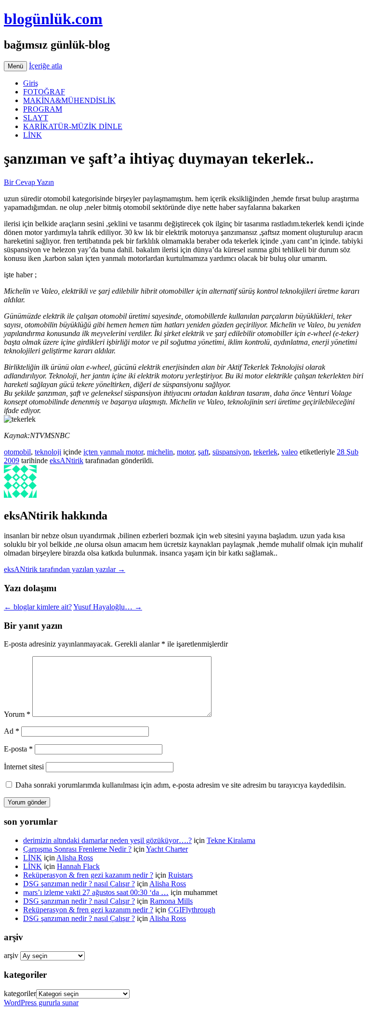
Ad (11, 731)
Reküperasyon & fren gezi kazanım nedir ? (88, 875)
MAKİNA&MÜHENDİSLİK (69, 100)
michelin (160, 452)
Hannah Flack (78, 866)
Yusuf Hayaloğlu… (107, 607)
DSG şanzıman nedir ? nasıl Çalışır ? (79, 884)
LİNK (32, 135)
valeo (289, 452)
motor (185, 452)
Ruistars (180, 875)
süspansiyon (231, 452)
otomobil (17, 452)
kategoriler (20, 993)
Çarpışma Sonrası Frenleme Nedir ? (77, 849)
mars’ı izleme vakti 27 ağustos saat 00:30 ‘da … (96, 892)
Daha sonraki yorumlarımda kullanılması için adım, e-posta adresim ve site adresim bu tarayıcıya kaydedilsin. (180, 785)
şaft (203, 452)
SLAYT (35, 118)
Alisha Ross (74, 858)
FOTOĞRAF (44, 92)
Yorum (17, 714)
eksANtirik (66, 460)
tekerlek (265, 452)
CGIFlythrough (191, 910)
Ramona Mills (171, 901)
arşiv (11, 955)
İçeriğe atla (45, 66)
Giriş (30, 83)
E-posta (18, 749)
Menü (15, 66)
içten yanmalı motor (113, 452)
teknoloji (48, 452)
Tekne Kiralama (231, 840)
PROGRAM (42, 109)
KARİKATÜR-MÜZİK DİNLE (72, 126)
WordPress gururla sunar (41, 1002)
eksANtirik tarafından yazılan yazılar (64, 569)
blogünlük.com (53, 18)
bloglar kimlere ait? (38, 607)
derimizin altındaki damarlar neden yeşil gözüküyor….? (107, 840)
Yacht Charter (167, 849)
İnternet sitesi (24, 767)
